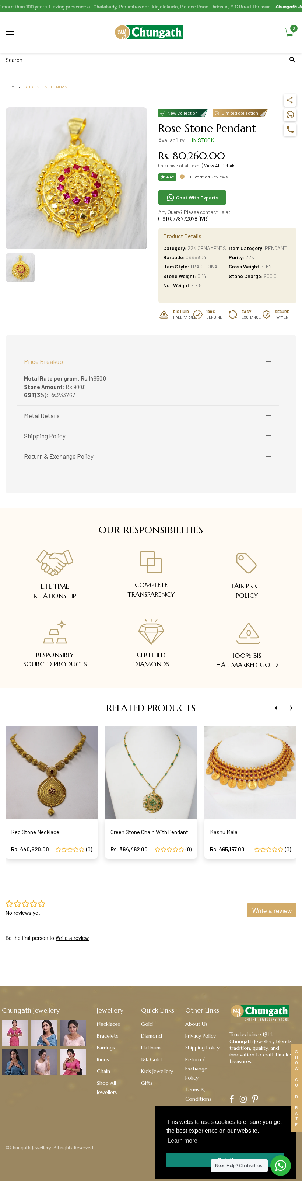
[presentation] (276, 708)
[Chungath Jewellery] (151, 32)
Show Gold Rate (296, 1088)
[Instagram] (243, 1099)
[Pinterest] (255, 1099)
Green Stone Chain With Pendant (149, 832)
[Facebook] (231, 1099)
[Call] (290, 129)
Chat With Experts (196, 197)
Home (11, 86)
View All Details (220, 166)
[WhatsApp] (290, 114)
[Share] (290, 100)
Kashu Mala (224, 832)
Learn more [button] (182, 1141)
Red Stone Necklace (35, 832)
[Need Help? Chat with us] (280, 1165)
